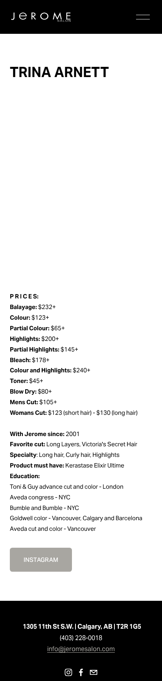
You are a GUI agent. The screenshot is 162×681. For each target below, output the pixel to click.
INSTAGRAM (41, 559)
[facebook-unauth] (81, 672)
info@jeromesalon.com (81, 649)
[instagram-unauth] (68, 672)
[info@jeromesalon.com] (94, 672)
